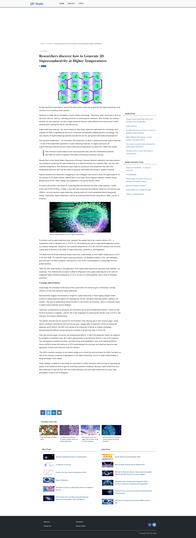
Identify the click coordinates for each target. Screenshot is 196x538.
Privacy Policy (81, 526)
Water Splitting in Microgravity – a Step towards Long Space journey (139, 138)
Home (61, 3)
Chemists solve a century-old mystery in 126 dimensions (139, 152)
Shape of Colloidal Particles (135, 194)
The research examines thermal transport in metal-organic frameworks (140, 145)
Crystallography (131, 174)
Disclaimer (79, 522)
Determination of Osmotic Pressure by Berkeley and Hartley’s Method (139, 180)
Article (44, 66)
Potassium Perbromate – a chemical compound (138, 169)
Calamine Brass (131, 126)
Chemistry (44, 51)
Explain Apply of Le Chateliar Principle (138, 190)
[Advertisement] (98, 25)
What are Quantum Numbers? (136, 185)
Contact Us (47, 526)
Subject (71, 3)
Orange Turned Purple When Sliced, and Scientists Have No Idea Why (139, 120)
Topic (81, 3)
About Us (47, 522)
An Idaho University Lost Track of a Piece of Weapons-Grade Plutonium (140, 131)
